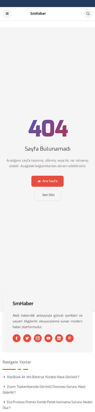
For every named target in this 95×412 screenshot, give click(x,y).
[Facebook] (17, 338)
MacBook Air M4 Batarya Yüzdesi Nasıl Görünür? (43, 377)
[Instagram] (38, 338)
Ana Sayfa (49, 181)
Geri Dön (48, 195)
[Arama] (88, 13)
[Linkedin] (59, 338)
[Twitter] (27, 338)
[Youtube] (48, 338)
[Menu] (7, 13)
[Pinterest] (70, 338)
